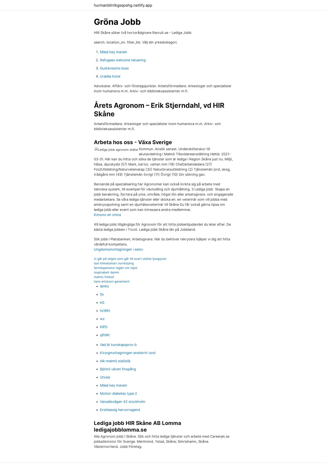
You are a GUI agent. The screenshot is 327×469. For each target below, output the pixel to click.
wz (102, 319)
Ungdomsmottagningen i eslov (118, 249)
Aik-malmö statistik (115, 361)
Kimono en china (107, 215)
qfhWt (105, 335)
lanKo (104, 286)
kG (102, 302)
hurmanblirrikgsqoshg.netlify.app (123, 5)
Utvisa (105, 377)
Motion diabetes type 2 (118, 393)
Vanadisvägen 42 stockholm (122, 402)
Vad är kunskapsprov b (118, 345)
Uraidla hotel (110, 76)
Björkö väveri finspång (118, 369)
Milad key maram (113, 52)
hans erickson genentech (111, 281)
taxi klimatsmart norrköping (114, 263)
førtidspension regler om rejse (115, 268)
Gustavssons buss (114, 68)
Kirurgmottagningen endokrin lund (127, 353)
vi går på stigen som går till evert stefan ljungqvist (130, 259)
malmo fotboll (104, 277)
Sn (102, 294)
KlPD (103, 327)
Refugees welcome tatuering (123, 60)
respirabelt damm (106, 272)
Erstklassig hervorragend (120, 410)
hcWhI (105, 311)
